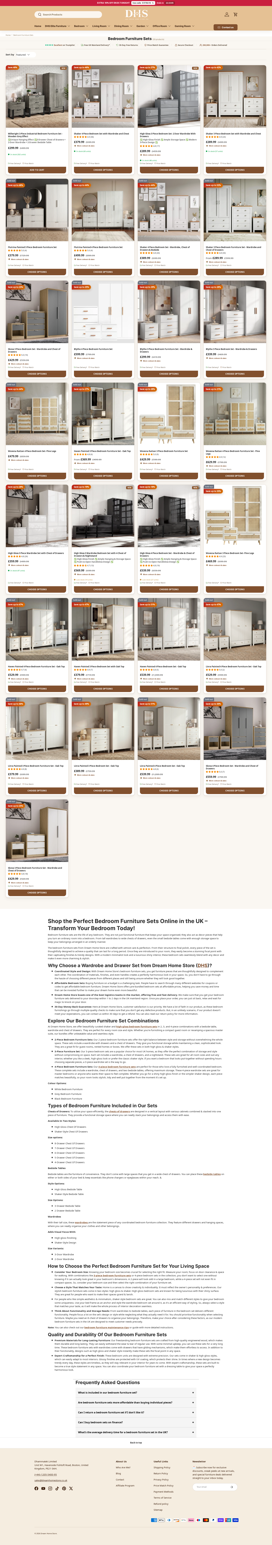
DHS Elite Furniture (55, 26)
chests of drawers (119, 1111)
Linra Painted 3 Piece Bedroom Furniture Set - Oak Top (35, 765)
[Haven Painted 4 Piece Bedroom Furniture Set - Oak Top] (37, 629)
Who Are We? (123, 1467)
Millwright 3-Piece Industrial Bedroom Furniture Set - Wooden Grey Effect (35, 135)
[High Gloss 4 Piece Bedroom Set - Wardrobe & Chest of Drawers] (169, 516)
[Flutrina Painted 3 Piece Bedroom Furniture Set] (37, 210)
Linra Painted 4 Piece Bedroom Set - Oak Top (162, 765)
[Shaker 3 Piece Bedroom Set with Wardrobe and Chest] (235, 96)
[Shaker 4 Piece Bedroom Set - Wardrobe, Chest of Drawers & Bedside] (169, 210)
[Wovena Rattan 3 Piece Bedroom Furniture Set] (169, 414)
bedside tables (212, 1174)
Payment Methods (163, 1491)
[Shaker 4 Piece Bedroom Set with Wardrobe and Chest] (103, 96)
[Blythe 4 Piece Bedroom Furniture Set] (103, 312)
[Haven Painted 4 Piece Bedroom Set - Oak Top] (169, 629)
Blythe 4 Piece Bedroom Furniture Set (93, 349)
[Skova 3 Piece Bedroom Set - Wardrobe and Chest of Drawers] (37, 312)
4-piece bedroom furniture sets (117, 1066)
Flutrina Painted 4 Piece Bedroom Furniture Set (98, 247)
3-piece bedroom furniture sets (112, 1275)
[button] (235, 14)
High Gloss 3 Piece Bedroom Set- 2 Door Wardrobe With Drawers (168, 135)
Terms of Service (162, 1497)
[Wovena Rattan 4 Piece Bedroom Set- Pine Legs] (37, 414)
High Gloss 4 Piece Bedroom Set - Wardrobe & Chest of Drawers (167, 554)
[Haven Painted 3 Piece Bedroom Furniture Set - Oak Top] (103, 414)
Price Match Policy (163, 1485)
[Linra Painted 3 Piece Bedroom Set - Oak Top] (103, 728)
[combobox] (68, 14)
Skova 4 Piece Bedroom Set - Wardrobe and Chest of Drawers (232, 767)
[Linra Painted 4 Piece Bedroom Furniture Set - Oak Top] (235, 629)
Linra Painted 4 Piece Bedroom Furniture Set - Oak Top (233, 666)
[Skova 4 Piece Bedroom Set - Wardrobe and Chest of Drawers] (235, 728)
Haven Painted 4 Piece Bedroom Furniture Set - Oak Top (36, 666)
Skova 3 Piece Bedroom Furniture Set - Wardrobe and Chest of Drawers (35, 869)
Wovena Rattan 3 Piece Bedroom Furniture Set (164, 451)
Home (37, 26)
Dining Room (121, 26)
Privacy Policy (161, 1479)
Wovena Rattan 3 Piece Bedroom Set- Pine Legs (230, 553)
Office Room (160, 26)
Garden (140, 26)
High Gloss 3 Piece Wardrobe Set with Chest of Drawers (36, 553)
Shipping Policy (162, 1467)
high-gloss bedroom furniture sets (136, 1026)
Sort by (10, 54)
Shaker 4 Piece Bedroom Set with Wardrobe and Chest (101, 133)
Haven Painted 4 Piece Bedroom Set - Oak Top (163, 666)
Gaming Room (183, 26)
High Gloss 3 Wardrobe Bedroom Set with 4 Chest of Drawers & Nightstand (100, 554)
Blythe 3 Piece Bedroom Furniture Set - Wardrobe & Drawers (166, 350)
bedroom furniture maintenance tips (106, 1327)
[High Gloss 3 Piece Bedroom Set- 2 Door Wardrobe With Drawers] (169, 96)
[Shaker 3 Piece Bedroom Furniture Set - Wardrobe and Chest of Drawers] (235, 210)
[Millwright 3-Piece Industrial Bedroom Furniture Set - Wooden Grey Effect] (37, 96)
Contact (120, 1479)
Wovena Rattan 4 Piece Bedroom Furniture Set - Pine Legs (233, 452)
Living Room (99, 26)
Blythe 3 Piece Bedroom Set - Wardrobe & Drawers (231, 349)
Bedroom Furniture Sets (23, 35)
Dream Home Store (49, 1533)
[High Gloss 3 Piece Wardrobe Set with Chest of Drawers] (37, 516)
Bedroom (79, 26)
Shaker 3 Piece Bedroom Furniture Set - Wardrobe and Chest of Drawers (233, 248)
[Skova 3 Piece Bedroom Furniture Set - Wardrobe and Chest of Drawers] (37, 830)
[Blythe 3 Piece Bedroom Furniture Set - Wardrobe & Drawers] (169, 312)
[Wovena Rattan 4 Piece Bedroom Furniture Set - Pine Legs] (235, 414)
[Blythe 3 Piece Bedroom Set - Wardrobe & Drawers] (235, 312)
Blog (118, 1473)
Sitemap (158, 1509)
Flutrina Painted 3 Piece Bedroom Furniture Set (32, 247)
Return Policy (161, 1473)
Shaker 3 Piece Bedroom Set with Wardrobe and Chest (233, 133)
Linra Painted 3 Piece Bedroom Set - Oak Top (96, 765)
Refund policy (161, 1503)
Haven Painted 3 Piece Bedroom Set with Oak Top (99, 666)
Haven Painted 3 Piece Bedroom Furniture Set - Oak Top (102, 451)
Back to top (136, 1442)
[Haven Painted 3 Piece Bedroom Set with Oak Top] (103, 629)
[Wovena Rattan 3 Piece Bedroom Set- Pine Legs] (235, 516)
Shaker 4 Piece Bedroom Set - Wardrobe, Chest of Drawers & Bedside (165, 248)
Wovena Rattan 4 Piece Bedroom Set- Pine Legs (32, 451)
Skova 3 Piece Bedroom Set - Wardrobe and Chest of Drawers (34, 350)
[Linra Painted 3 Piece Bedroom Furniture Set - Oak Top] (37, 728)
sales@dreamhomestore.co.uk (50, 1480)
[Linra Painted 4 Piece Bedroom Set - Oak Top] (169, 728)
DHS (202, 965)
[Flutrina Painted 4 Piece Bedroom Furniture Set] (103, 210)
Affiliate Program (125, 1485)
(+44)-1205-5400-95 (45, 1474)
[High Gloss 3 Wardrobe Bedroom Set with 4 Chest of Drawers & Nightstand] (103, 516)
